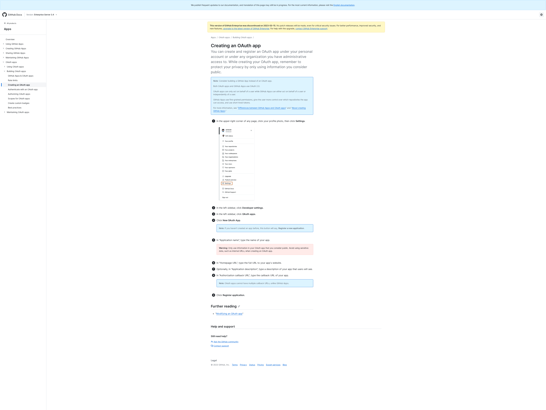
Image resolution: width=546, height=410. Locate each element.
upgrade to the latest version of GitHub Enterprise (246, 28)
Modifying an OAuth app (229, 313)
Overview (10, 39)
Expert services (273, 364)
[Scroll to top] (540, 404)
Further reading (224, 306)
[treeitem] (24, 39)
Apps (7, 29)
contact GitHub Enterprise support (311, 28)
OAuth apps (224, 37)
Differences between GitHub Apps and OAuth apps (262, 108)
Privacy (243, 364)
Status (252, 364)
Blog (285, 364)
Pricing (260, 364)
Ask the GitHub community (226, 341)
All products (11, 23)
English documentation (343, 5)
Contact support (221, 346)
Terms (235, 364)
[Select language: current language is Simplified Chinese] (541, 14)
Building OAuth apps (242, 37)
